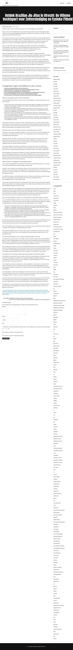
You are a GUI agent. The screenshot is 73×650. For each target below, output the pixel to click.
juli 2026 (55, 81)
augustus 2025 (56, 108)
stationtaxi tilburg (57, 493)
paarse (55, 429)
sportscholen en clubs (7, 293)
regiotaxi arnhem (57, 438)
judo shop (55, 353)
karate (54, 365)
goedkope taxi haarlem (58, 307)
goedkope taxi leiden (58, 310)
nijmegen (55, 407)
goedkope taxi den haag (58, 305)
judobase (55, 357)
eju (54, 288)
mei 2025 (55, 115)
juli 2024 (55, 139)
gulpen (54, 319)
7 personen (56, 200)
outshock (55, 426)
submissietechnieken (22, 293)
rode (54, 446)
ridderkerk (55, 443)
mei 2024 (55, 143)
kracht (43, 291)
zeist (54, 631)
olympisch (55, 419)
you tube (55, 624)
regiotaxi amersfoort (58, 436)
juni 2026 (55, 84)
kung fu (55, 379)
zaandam (55, 626)
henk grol (55, 326)
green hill (55, 312)
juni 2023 (55, 169)
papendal (55, 431)
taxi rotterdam (56, 543)
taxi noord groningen (58, 534)
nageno (55, 403)
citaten (55, 257)
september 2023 (57, 162)
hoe (54, 329)
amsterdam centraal (58, 229)
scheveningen (56, 476)
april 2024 (55, 146)
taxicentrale (56, 569)
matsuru (55, 398)
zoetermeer (56, 634)
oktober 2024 (56, 131)
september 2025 (57, 105)
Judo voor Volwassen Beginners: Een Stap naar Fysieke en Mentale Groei (61, 47)
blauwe (55, 241)
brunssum (55, 250)
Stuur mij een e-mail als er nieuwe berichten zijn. (13, 335)
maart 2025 (56, 119)
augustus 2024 (56, 136)
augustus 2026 (56, 79)
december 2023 (57, 155)
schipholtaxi (56, 486)
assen (54, 236)
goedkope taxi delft (57, 303)
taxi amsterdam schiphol (59, 510)
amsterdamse (56, 231)
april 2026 (55, 89)
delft (54, 267)
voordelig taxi (56, 612)
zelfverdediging (5, 294)
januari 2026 (56, 96)
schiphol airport (57, 481)
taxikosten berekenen (58, 572)
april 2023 (55, 174)
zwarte (55, 638)
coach (54, 260)
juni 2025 (55, 112)
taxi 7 (54, 505)
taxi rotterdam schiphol (58, 546)
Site (3, 323)
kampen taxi (56, 362)
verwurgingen (44, 293)
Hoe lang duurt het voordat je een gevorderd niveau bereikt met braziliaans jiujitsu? (23, 95)
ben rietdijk (55, 238)
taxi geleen (55, 524)
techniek (29, 293)
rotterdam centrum (57, 462)
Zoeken (55, 28)
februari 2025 (56, 122)
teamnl (55, 588)
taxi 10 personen (57, 503)
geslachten (16, 291)
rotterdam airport (57, 457)
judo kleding (56, 350)
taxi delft (55, 517)
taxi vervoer (56, 555)
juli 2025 (55, 110)
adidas (54, 203)
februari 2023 (56, 179)
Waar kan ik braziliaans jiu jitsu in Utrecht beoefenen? (16, 88)
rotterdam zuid (56, 465)
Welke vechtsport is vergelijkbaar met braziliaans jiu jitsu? (17, 91)
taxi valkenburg (56, 553)
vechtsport (37, 293)
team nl (55, 586)
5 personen (56, 196)
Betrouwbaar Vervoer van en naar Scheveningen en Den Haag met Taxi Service (61, 41)
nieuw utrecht (56, 405)
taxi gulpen (55, 526)
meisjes (55, 400)
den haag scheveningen (58, 279)
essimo (55, 291)
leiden (54, 384)
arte (54, 234)
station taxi (55, 491)
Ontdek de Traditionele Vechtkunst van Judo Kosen (61, 60)
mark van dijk (56, 396)
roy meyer (55, 467)
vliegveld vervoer (57, 607)
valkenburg (55, 603)
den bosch (55, 274)
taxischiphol (56, 579)
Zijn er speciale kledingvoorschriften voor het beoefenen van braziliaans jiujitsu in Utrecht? (25, 92)
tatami (54, 498)
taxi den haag (56, 519)
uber (54, 596)
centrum (55, 255)
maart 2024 (56, 148)
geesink (55, 296)
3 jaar (54, 191)
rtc (54, 472)
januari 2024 (56, 153)
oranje (54, 424)
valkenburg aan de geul (58, 605)
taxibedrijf (55, 562)
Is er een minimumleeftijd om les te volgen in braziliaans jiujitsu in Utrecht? (21, 93)
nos (54, 415)
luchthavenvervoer (57, 388)
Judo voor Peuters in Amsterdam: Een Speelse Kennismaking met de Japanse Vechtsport (61, 52)
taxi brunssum (56, 512)
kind (54, 367)
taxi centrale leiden (57, 515)
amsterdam (56, 224)
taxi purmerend (56, 538)
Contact (69, 3)
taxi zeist (55, 560)
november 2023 (56, 158)
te (53, 584)
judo (54, 341)
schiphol (55, 479)
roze (54, 469)
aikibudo (55, 205)
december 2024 (57, 127)
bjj (5, 290)
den (54, 272)
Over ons (62, 3)
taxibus (55, 565)
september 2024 (57, 134)
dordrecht (55, 281)
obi (54, 417)
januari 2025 (56, 124)
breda (54, 246)
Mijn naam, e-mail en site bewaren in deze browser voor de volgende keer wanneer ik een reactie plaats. (26, 327)
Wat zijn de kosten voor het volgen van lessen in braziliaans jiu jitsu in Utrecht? (22, 89)
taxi (54, 500)
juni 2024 (55, 141)
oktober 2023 (56, 160)
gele (54, 298)
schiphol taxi (56, 484)
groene (55, 315)
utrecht (33, 293)
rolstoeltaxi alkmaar (57, 448)
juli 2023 (55, 167)
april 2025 (55, 117)
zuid (54, 636)
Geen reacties (15, 26)
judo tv (54, 355)
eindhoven (55, 284)
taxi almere (55, 507)
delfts (54, 269)
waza (54, 619)
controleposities (38, 290)
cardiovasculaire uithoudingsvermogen (25, 290)
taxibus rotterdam (57, 567)
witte (54, 622)
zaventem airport (57, 629)
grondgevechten (33, 291)
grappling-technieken (24, 291)
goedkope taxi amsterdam (59, 300)
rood (54, 453)
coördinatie (45, 290)
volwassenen (56, 610)
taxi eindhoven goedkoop (59, 522)
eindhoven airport (57, 286)
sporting (55, 488)
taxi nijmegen (56, 531)
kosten (54, 376)
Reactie (4, 306)
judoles (54, 360)
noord (54, 412)
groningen (55, 317)
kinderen (55, 369)
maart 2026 (56, 91)
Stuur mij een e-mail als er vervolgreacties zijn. (12, 332)
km (54, 374)
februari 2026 (56, 93)
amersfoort (56, 222)
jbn (54, 336)
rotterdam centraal (57, 460)
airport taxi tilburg (57, 217)
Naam (4, 316)
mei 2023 (55, 172)
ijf (53, 331)
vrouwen (55, 615)
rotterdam (55, 455)
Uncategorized (56, 598)
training (55, 593)
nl (53, 410)
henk (54, 324)
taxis (54, 576)
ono (54, 422)
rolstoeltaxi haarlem (57, 450)
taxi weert (55, 557)
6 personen (56, 198)
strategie (15, 293)
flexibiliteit (4, 291)
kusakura (55, 381)
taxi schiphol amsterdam (59, 548)
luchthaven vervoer (57, 386)
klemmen (40, 291)
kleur (54, 372)
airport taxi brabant (57, 212)
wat (54, 617)
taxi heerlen (56, 529)
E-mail (4, 320)
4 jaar (54, 193)
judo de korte (56, 346)
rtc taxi (55, 474)
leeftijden (48, 291)
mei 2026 (55, 86)
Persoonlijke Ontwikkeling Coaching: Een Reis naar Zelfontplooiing (17, 298)
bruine (54, 248)
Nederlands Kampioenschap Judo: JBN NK (61, 56)
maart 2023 (56, 177)
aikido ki (55, 210)
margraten (55, 393)
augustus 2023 (56, 165)
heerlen (55, 322)
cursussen (55, 265)
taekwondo (55, 496)
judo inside (55, 348)
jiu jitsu (54, 338)
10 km (54, 188)
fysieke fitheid (10, 291)
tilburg (54, 591)
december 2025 (57, 98)
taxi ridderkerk (56, 541)
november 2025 (57, 100)
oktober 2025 (56, 103)
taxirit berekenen (57, 574)
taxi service (55, 550)
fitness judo (55, 293)
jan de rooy (55, 334)
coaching (55, 262)
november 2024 (57, 129)
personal (55, 434)
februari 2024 (56, 150)
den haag (55, 276)
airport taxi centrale (57, 215)
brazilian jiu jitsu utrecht (11, 290)
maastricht (55, 391)
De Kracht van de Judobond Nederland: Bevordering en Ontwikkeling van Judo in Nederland (30, 299)
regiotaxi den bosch (57, 441)
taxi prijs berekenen (57, 536)
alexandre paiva (57, 219)
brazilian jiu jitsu (56, 243)
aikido (54, 207)
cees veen (55, 253)
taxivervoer (56, 581)
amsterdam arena (57, 226)
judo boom (55, 343)
